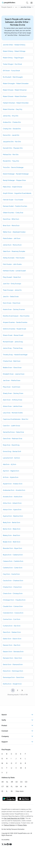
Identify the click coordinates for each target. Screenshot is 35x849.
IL (6, 791)
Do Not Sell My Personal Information (13, 829)
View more (19, 791)
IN (11, 791)
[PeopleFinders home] (9, 3)
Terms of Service (9, 825)
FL (12, 787)
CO (26, 782)
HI (21, 787)
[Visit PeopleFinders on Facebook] (8, 844)
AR (12, 782)
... (16, 7)
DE (7, 787)
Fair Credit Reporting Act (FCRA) (14, 818)
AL (7, 782)
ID (2, 791)
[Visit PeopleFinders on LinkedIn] (5, 844)
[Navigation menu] (31, 3)
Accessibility (5, 839)
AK (3, 782)
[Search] (27, 2)
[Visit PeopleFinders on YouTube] (10, 844)
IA (25, 787)
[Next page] (22, 690)
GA (17, 787)
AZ (17, 782)
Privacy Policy (22, 825)
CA (21, 782)
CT (3, 787)
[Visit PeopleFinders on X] (3, 844)
